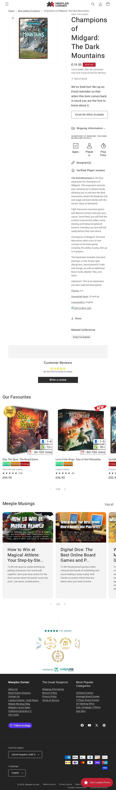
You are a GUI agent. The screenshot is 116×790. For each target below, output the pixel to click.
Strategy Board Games (87, 696)
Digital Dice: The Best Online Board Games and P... (78, 555)
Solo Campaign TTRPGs (88, 707)
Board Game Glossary (19, 693)
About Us (13, 689)
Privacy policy (65, 784)
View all (109, 504)
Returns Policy (49, 693)
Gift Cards (13, 715)
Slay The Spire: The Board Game (20, 459)
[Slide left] (51, 489)
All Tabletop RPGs (85, 703)
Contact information (77, 788)
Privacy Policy (49, 696)
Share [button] (78, 318)
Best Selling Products (29, 11)
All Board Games (84, 693)
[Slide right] (65, 489)
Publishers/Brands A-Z (20, 711)
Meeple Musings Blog (19, 704)
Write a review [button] (58, 379)
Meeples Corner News (19, 707)
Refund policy (49, 784)
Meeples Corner (32, 785)
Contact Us (14, 696)
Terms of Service (50, 700)
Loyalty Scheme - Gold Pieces (23, 700)
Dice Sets (80, 711)
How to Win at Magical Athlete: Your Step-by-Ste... (26, 555)
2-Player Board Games (87, 700)
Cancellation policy (99, 788)
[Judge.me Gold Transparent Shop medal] (50, 643)
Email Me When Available (89, 114)
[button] (7, 4)
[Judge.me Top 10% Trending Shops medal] (58, 656)
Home (11, 11)
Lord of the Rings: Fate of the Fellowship (78, 459)
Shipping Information (53, 689)
